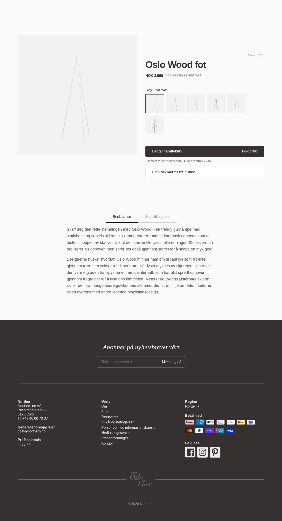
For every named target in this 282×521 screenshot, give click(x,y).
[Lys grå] (195, 104)
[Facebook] (190, 452)
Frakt (105, 411)
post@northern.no (32, 431)
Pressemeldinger (114, 438)
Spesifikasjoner (157, 217)
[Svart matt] (154, 125)
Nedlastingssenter (115, 433)
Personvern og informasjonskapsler (129, 427)
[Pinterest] (215, 452)
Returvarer (109, 417)
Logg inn (24, 444)
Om (104, 406)
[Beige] (175, 104)
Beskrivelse (122, 217)
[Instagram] (202, 452)
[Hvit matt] (154, 104)
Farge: (156, 90)
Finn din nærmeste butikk (173, 172)
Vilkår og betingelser (117, 422)
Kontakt (107, 443)
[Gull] (216, 104)
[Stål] (236, 104)
